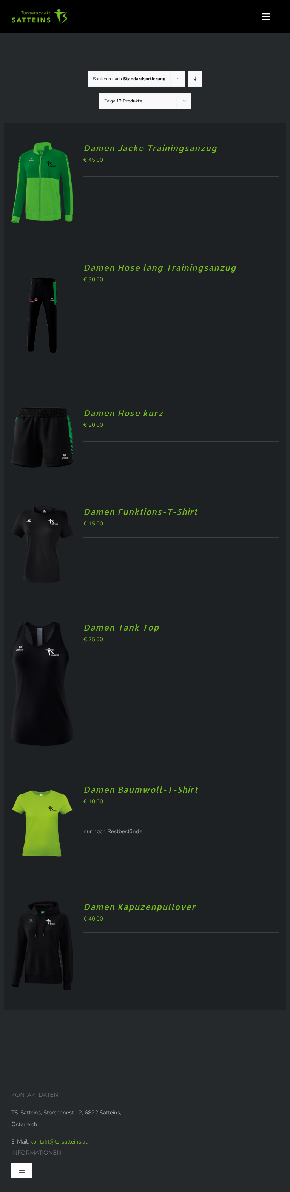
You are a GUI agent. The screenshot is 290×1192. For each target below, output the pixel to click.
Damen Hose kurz (123, 413)
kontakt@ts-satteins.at (58, 1141)
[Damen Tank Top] (42, 627)
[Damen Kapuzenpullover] (42, 906)
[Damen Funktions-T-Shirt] (42, 511)
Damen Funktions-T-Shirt (140, 511)
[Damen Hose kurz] (42, 413)
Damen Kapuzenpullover (139, 906)
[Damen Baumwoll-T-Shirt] (42, 789)
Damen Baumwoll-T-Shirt (140, 789)
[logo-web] (40, 12)
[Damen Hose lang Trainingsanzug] (42, 267)
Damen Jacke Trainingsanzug (150, 148)
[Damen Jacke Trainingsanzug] (42, 148)
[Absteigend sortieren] (195, 79)
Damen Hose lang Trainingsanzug (159, 267)
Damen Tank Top (121, 627)
